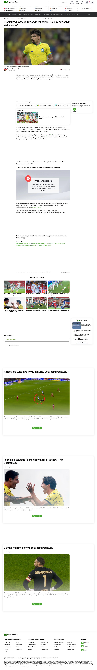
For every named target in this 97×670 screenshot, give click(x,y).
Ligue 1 (30, 649)
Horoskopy (11, 658)
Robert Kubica (57, 644)
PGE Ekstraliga (44, 649)
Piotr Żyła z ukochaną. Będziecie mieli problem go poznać (81, 335)
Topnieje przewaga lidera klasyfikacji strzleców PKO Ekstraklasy (13, 311)
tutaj (31, 666)
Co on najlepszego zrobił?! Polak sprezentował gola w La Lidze (81, 338)
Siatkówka (26, 14)
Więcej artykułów (81, 342)
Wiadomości (42, 658)
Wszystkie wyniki (86, 8)
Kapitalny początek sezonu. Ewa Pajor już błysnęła (58, 294)
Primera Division (32, 647)
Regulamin (55, 657)
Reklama (49, 657)
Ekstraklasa (31, 642)
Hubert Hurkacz (71, 649)
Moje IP (36, 658)
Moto (73, 14)
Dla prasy (24, 657)
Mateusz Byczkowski (13, 69)
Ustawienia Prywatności (40, 657)
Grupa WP (13, 657)
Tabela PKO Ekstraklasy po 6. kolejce (36, 310)
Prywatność (30, 657)
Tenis (20, 14)
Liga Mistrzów (44, 642)
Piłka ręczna (59, 14)
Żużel (31, 14)
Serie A (42, 647)
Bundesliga (43, 644)
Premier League (32, 644)
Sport (47, 658)
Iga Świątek (57, 647)
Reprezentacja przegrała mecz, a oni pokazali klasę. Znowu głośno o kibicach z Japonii (40, 243)
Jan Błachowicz (71, 647)
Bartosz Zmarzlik (71, 644)
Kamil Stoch (70, 642)
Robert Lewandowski (59, 642)
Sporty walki (46, 14)
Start (5, 18)
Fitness (6, 649)
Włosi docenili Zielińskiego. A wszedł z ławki (36, 294)
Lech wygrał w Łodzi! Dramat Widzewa (58, 310)
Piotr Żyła (56, 649)
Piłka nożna (14, 14)
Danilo (51, 135)
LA (77, 14)
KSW (5, 651)
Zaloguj (91, 2)
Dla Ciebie (7, 14)
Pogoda (6, 658)
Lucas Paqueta (36, 207)
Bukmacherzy (38, 14)
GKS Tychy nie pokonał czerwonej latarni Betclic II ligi (13, 294)
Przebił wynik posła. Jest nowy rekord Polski (82, 331)
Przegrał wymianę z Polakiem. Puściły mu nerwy (86, 325)
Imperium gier (53, 658)
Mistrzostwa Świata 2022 (18, 18)
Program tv (18, 658)
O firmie (19, 657)
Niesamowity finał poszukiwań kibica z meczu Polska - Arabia (33, 245)
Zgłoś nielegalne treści (14, 345)
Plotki (31, 658)
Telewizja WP (25, 658)
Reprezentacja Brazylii (42, 272)
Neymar (47, 135)
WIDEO (53, 14)
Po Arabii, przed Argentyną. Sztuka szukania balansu (51, 117)
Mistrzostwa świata (21, 272)
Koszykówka (67, 14)
